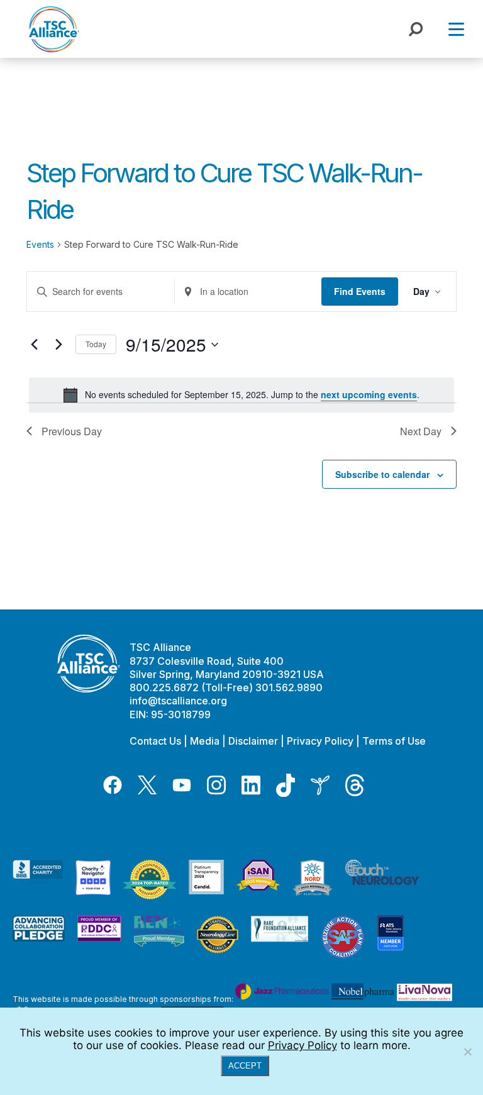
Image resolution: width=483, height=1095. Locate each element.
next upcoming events (369, 394)
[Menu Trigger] (456, 28)
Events (40, 244)
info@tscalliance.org (178, 700)
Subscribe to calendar (382, 474)
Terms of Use (394, 741)
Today (96, 343)
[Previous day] (34, 344)
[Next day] (58, 344)
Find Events (360, 291)
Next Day (420, 431)
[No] (467, 1051)
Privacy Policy (320, 741)
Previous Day (72, 431)
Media (204, 741)
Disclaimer (253, 741)
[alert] (241, 395)
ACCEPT (245, 1065)
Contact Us (155, 741)
